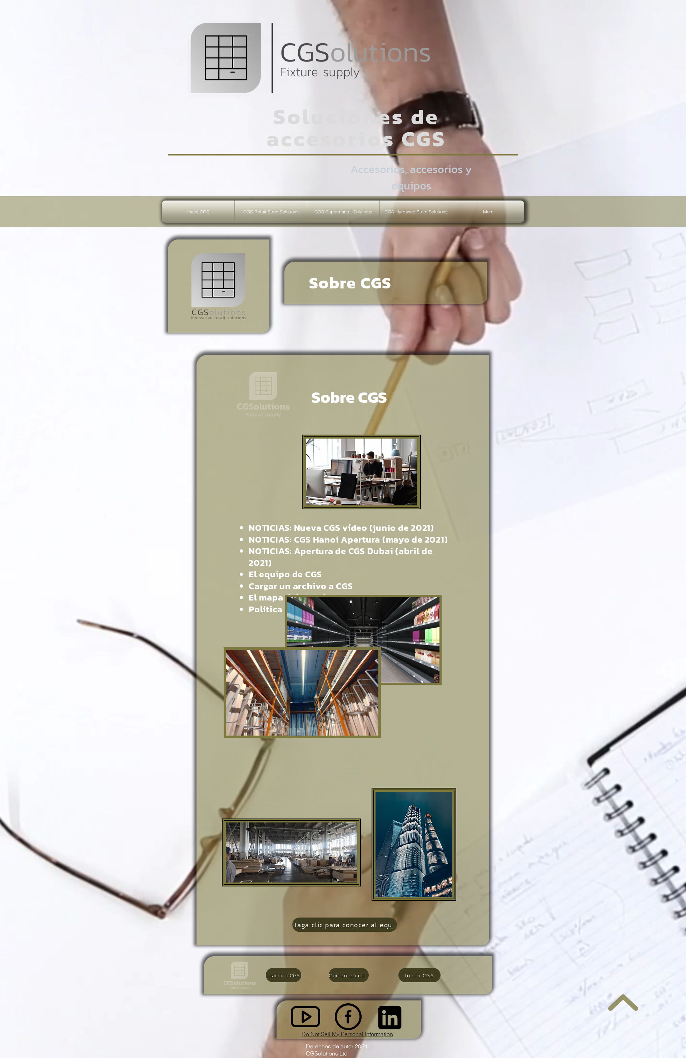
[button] (271, 212)
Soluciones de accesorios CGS (356, 127)
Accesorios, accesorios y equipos (411, 177)
